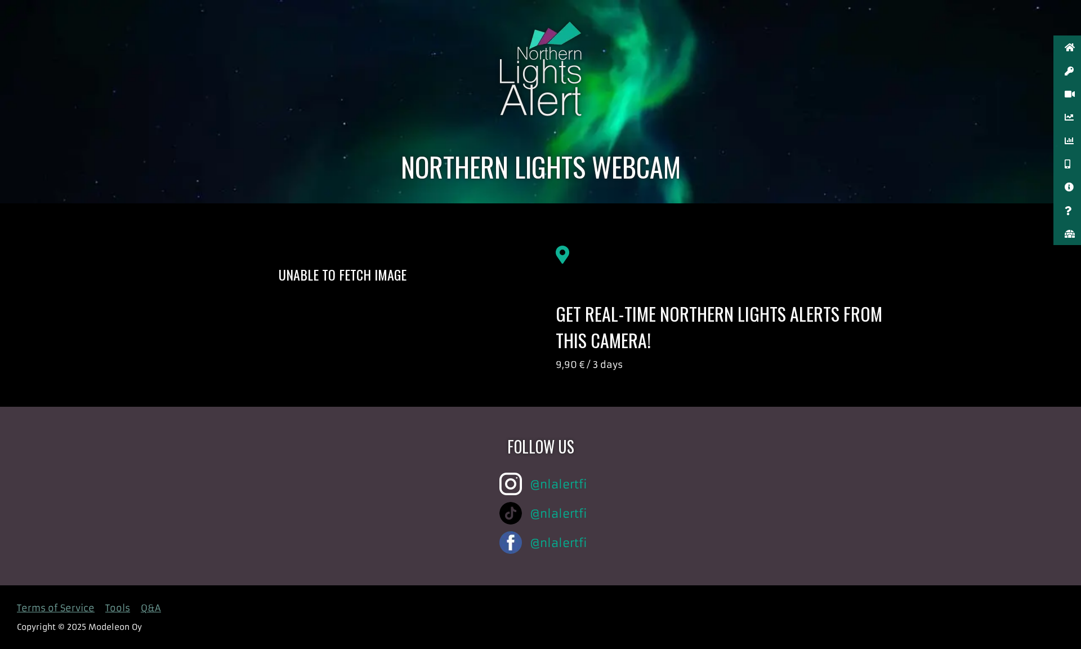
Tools (117, 608)
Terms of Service (56, 608)
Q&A (151, 608)
